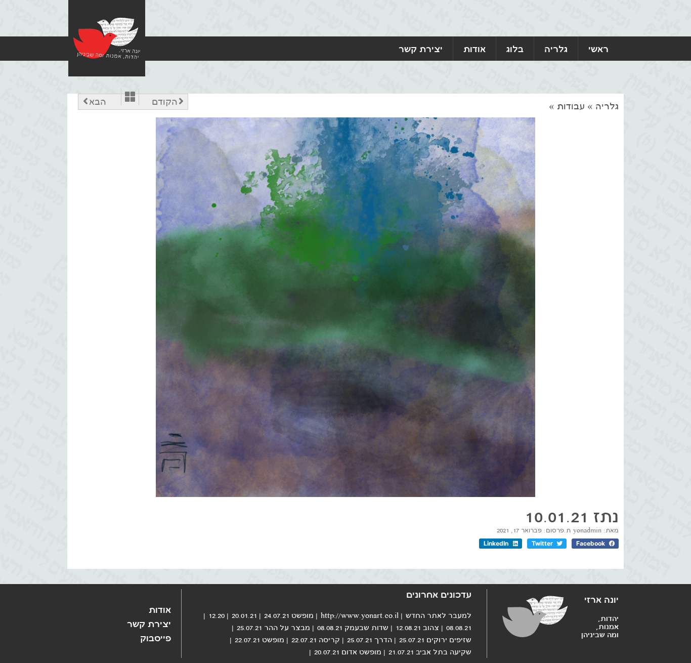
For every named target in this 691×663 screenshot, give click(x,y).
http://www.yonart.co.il (360, 615)
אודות (474, 48)
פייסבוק (155, 637)
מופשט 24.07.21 (289, 615)
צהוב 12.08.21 (417, 628)
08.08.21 (458, 628)
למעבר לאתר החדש (438, 615)
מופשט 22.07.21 (259, 640)
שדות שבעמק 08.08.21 (352, 628)
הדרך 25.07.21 (369, 640)
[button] (595, 543)
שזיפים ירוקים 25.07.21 (435, 640)
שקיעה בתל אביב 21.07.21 (429, 652)
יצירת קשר (421, 48)
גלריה (556, 48)
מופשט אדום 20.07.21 (347, 652)
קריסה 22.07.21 (315, 640)
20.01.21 (244, 615)
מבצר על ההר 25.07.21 (273, 628)
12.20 (216, 615)
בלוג (515, 48)
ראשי (598, 48)
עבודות (571, 106)
